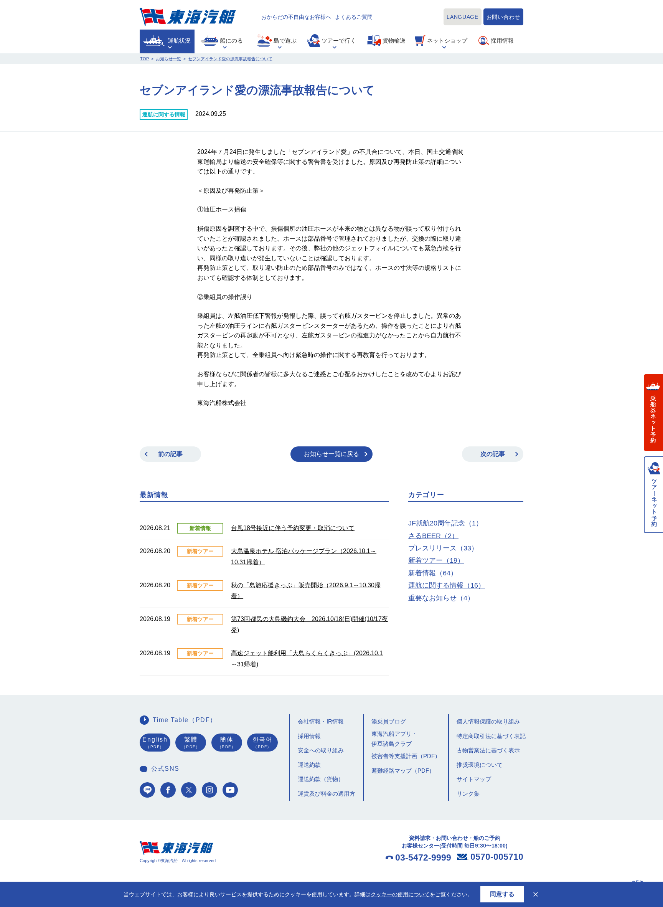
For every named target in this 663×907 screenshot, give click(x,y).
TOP (144, 58)
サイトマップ (474, 779)
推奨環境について (480, 765)
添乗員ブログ (388, 721)
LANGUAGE (462, 17)
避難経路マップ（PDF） (403, 770)
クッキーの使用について (400, 894)
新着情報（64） (432, 573)
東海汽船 (188, 17)
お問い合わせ (503, 17)
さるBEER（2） (433, 536)
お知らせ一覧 (168, 58)
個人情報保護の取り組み (488, 721)
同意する (502, 894)
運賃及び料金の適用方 (326, 793)
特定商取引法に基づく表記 (491, 736)
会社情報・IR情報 (321, 721)
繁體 (190, 742)
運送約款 (309, 765)
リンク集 (468, 793)
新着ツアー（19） (436, 560)
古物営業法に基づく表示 (488, 750)
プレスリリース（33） (443, 548)
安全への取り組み (321, 750)
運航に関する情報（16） (446, 585)
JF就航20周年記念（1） (445, 523)
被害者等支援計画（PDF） (405, 756)
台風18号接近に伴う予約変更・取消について (293, 528)
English (154, 742)
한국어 (262, 742)
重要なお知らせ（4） (441, 598)
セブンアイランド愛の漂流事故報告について (230, 58)
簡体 (227, 742)
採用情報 (309, 736)
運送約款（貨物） (321, 779)
